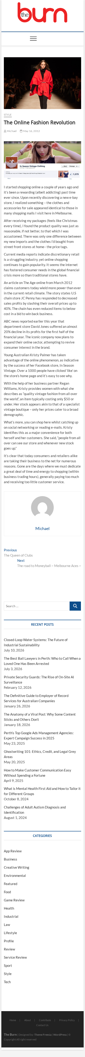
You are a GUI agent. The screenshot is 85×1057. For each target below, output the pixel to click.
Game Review (14, 900)
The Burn (10, 1034)
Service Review (15, 957)
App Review (13, 851)
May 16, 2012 (31, 131)
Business (10, 859)
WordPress (60, 1034)
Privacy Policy (67, 1020)
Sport (8, 965)
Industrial (11, 916)
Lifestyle (10, 933)
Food (7, 892)
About (27, 1020)
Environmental (15, 875)
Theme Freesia (42, 1034)
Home (13, 1020)
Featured (10, 884)
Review (9, 949)
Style (8, 114)
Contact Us (42, 1025)
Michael (11, 131)
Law (7, 925)
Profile (9, 941)
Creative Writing (16, 867)
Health (9, 908)
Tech (7, 982)
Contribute (45, 1020)
